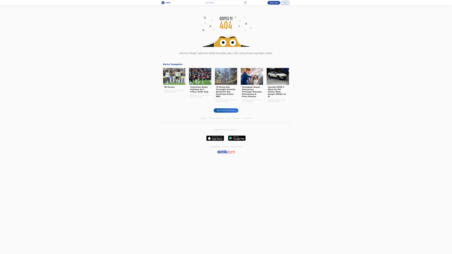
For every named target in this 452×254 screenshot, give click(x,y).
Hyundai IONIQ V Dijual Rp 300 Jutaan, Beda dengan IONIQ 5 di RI (277, 92)
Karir (228, 118)
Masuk (285, 3)
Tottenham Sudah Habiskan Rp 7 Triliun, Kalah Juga (199, 89)
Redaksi (203, 118)
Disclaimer (236, 118)
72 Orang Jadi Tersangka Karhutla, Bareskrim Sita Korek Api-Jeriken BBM (226, 92)
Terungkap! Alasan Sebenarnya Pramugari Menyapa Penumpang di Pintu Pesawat (252, 92)
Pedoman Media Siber (216, 118)
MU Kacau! (169, 87)
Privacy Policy (247, 118)
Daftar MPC (273, 3)
